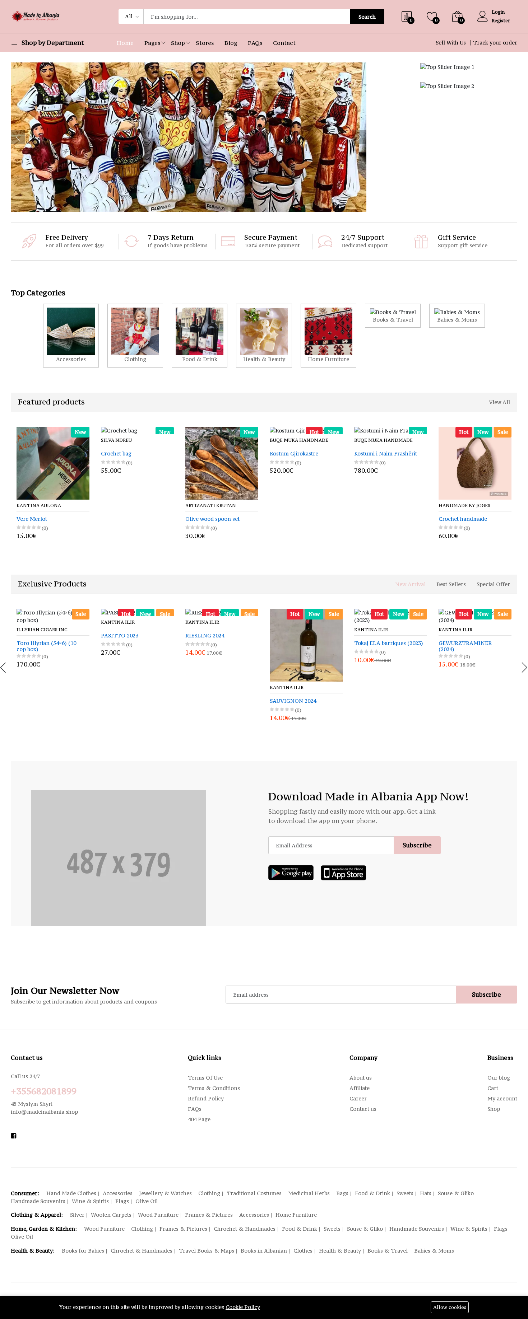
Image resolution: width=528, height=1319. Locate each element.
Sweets (405, 1193)
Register (501, 20)
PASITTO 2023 (119, 636)
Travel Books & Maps (206, 1250)
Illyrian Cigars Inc (42, 629)
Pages (152, 42)
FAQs (255, 42)
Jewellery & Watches (165, 1193)
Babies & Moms (434, 1250)
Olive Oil (146, 1201)
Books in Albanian (264, 1250)
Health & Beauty (340, 1250)
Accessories (118, 1193)
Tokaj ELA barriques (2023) (388, 643)
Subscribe (417, 845)
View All (499, 402)
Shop (178, 42)
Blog (230, 42)
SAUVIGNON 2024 (293, 701)
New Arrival (410, 584)
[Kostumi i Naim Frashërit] (312, 430)
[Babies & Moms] (457, 315)
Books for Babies (83, 1250)
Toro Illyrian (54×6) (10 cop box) (46, 646)
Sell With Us (451, 42)
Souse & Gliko (456, 1193)
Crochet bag (38, 454)
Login (498, 12)
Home (125, 42)
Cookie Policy (243, 1307)
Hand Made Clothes (71, 1193)
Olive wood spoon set (134, 519)
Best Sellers (451, 584)
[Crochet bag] (59, 430)
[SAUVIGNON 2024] (306, 645)
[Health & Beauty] (263, 335)
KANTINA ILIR (118, 622)
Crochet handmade (385, 519)
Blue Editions (463, 505)
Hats (425, 1193)
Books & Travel (387, 1250)
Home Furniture (296, 1214)
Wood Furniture (158, 1214)
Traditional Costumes (254, 1193)
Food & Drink (372, 1193)
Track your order (495, 42)
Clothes (302, 1250)
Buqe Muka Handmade (221, 440)
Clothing (209, 1193)
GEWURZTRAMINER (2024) (465, 646)
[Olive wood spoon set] (143, 463)
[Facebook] (13, 1136)
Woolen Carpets (111, 1214)
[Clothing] (135, 335)
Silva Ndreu (38, 440)
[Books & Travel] (392, 315)
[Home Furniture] (328, 335)
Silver (77, 1214)
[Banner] (447, 66)
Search (367, 16)
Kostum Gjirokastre (216, 454)
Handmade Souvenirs (38, 1201)
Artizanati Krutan (132, 505)
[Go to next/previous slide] (18, 137)
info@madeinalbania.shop (44, 1111)
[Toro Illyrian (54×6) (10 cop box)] (53, 616)
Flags (122, 1201)
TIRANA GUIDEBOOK (473, 519)
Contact (284, 42)
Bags (342, 1193)
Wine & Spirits (90, 1201)
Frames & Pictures (209, 1214)
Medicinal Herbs (309, 1193)
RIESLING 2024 (204, 636)
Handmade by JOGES (386, 505)
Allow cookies (449, 1307)
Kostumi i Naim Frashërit (307, 454)
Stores (205, 42)
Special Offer (493, 584)
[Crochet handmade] (397, 463)
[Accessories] (70, 335)
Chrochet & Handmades (244, 1228)
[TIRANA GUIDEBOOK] (481, 463)
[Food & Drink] (199, 335)
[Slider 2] (188, 137)
